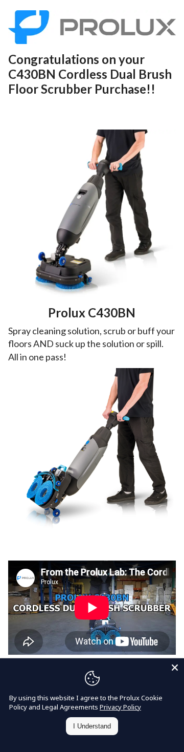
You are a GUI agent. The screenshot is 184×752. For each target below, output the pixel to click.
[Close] (175, 667)
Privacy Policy (120, 707)
